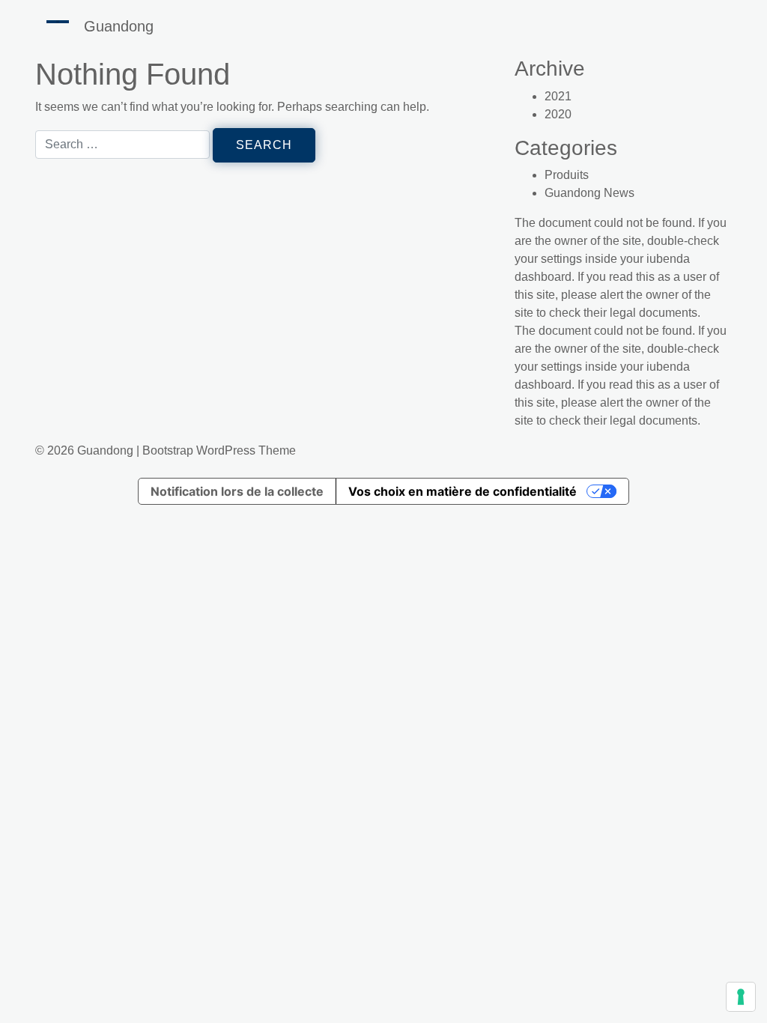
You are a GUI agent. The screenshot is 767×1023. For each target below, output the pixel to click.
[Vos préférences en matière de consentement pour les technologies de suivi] (741, 997)
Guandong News (589, 192)
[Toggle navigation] (57, 21)
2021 (558, 96)
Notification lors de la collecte (237, 491)
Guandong (119, 26)
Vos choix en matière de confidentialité (462, 491)
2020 (558, 114)
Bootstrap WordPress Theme (219, 450)
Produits (567, 175)
